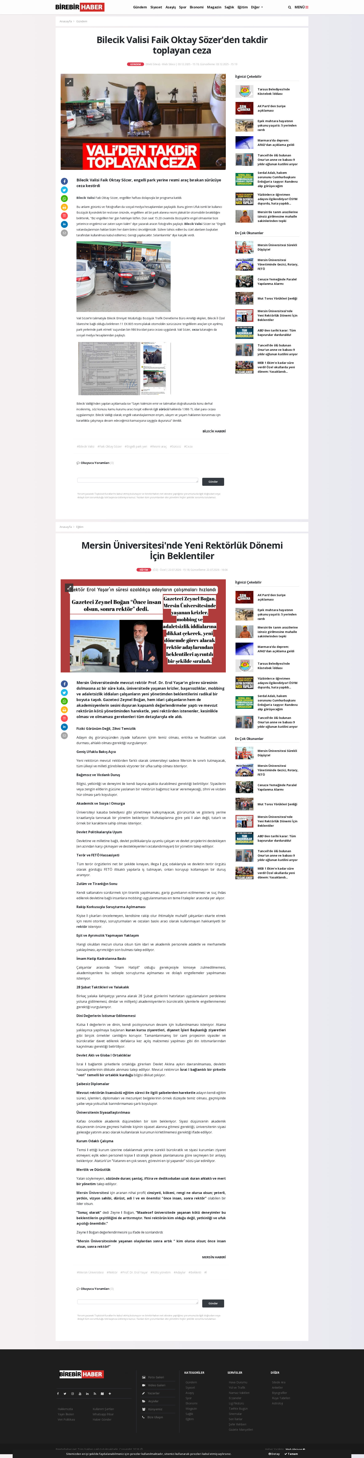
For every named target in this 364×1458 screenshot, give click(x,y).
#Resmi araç (158, 446)
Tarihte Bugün (238, 1408)
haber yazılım (205, 1449)
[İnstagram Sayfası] (74, 1394)
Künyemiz (154, 1409)
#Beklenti (195, 1272)
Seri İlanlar (235, 1419)
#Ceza (188, 446)
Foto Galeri (155, 1377)
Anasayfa (66, 21)
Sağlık (229, 7)
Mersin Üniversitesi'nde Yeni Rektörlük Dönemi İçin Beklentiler (277, 315)
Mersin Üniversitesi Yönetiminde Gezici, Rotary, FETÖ (278, 264)
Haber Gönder (102, 1419)
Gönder (213, 481)
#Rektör (112, 1272)
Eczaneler (235, 1398)
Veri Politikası (66, 1419)
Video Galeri (156, 1385)
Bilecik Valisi (85, 198)
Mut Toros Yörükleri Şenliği (277, 298)
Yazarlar (153, 1393)
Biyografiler (279, 1393)
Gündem (140, 7)
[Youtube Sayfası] (82, 1394)
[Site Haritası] (104, 1394)
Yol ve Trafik (237, 1387)
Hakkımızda (65, 1409)
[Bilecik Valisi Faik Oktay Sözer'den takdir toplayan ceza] (143, 121)
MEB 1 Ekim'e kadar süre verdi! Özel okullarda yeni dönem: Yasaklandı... (276, 367)
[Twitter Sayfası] (67, 1394)
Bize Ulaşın (155, 1417)
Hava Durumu (238, 1382)
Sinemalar (235, 1414)
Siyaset (156, 7)
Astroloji (277, 1403)
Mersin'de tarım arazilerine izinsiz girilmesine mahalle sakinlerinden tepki (278, 216)
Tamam (292, 1454)
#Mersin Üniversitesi (90, 1272)
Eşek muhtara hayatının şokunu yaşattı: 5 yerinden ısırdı (277, 125)
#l (205, 1272)
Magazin (214, 7)
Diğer (255, 7)
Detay (275, 1454)
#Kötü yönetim (161, 1272)
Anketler (277, 1387)
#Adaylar (179, 1272)
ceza (196, 329)
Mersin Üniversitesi (93, 1192)
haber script (222, 1449)
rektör (82, 926)
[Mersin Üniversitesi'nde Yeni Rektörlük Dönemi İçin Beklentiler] (143, 625)
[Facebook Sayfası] (59, 1394)
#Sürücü (175, 446)
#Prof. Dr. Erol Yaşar (133, 1272)
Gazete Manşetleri (241, 1430)
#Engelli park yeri (136, 446)
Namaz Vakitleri (239, 1393)
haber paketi (170, 1449)
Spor (182, 7)
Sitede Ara (278, 1382)
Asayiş (171, 7)
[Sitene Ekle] (111, 1394)
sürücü (164, 409)
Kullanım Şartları (103, 1409)
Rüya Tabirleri (281, 1398)
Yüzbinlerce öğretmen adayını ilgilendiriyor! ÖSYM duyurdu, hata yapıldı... (277, 199)
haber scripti (187, 1449)
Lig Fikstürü (236, 1403)
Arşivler (153, 1401)
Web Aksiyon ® (295, 1449)
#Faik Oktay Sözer (110, 446)
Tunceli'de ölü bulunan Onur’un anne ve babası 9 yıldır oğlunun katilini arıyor (278, 159)
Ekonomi (197, 7)
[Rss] (96, 1394)
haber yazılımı (152, 1449)
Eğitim (243, 7)
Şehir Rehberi (237, 1424)
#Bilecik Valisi (85, 446)
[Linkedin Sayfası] (89, 1394)
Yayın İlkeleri (66, 1414)
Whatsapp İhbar (103, 1414)
